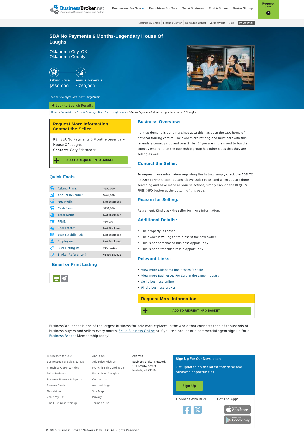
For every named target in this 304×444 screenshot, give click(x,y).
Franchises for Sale (163, 8)
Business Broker (62, 335)
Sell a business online (157, 281)
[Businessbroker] (76, 9)
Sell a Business (193, 8)
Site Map (98, 391)
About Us (98, 356)
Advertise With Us (104, 361)
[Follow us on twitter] (198, 409)
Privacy (97, 397)
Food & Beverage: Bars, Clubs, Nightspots (75, 97)
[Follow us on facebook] (187, 409)
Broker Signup (243, 8)
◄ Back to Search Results (72, 105)
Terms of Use (100, 403)
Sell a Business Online (137, 331)
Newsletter (54, 391)
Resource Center (195, 22)
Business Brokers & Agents (64, 379)
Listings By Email (149, 22)
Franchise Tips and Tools (108, 367)
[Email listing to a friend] (64, 278)
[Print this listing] (56, 278)
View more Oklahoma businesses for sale (172, 270)
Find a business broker (158, 287)
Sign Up (189, 385)
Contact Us (99, 379)
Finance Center (172, 22)
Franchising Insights (105, 373)
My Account (246, 22)
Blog (231, 22)
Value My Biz (217, 22)
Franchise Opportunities (63, 367)
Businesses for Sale (126, 8)
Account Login (101, 385)
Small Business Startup (62, 403)
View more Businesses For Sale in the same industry (180, 275)
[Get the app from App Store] (237, 409)
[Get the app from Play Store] (237, 419)
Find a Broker (218, 8)
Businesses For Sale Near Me (66, 361)
